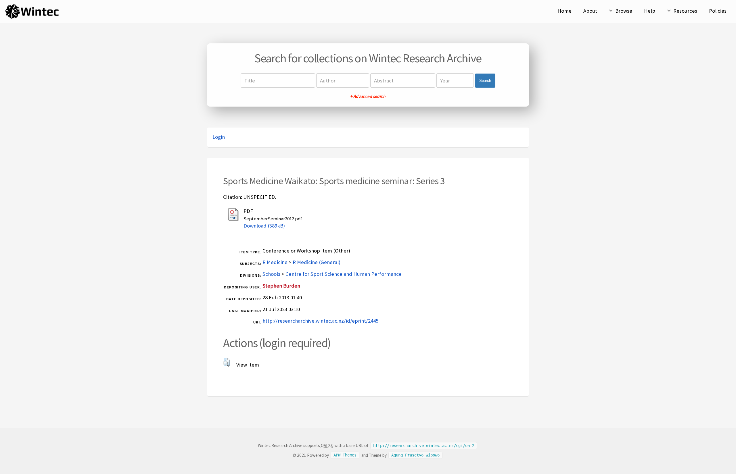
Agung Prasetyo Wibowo (415, 455)
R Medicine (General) (316, 262)
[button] (226, 362)
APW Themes (345, 455)
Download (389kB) (264, 225)
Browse (623, 10)
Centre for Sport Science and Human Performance (343, 274)
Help (649, 10)
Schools (271, 274)
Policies (718, 10)
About (590, 10)
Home (564, 10)
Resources (685, 10)
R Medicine (275, 262)
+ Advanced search (368, 96)
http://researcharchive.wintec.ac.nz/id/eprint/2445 (320, 320)
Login (218, 137)
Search (485, 80)
